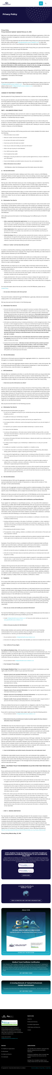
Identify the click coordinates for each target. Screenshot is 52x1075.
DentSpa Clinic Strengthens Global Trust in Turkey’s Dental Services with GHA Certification (38, 1060)
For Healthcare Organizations (8, 1048)
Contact (29, 1030)
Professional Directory (32, 1021)
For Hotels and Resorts (6, 1054)
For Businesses (4, 1051)
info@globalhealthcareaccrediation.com (11, 84)
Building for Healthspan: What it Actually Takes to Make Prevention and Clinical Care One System (38, 1056)
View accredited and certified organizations (26, 900)
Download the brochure (26, 952)
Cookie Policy (4, 288)
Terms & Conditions (35, 1068)
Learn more (26, 875)
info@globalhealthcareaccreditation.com (24, 660)
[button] (41, 3)
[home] (7, 3)
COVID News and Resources (33, 1027)
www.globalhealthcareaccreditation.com (28, 42)
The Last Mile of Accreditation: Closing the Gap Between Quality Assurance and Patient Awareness (38, 1050)
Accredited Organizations (33, 1024)
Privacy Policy (42, 1068)
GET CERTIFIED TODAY (26, 973)
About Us (29, 1019)
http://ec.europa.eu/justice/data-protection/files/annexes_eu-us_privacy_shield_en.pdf (23, 830)
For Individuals (4, 1056)
